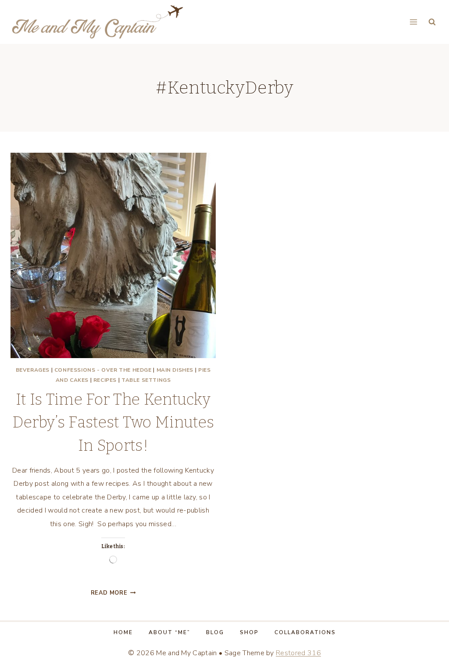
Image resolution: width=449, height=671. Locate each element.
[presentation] (113, 255)
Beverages (33, 369)
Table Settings (146, 380)
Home (123, 632)
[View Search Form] (432, 22)
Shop (249, 632)
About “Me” (169, 632)
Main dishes (175, 369)
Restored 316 (298, 653)
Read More (113, 593)
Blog (215, 632)
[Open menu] (413, 22)
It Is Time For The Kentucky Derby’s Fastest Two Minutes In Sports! (113, 422)
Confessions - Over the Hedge (103, 369)
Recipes (105, 380)
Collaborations (305, 632)
